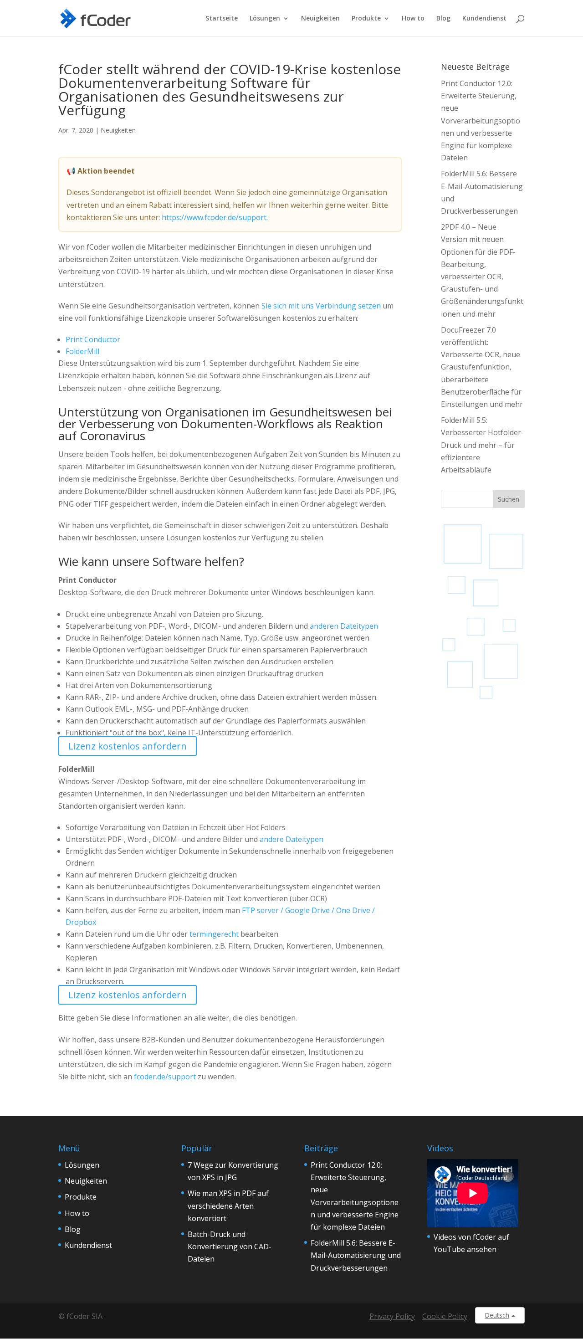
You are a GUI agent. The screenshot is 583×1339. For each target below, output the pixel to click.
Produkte (366, 18)
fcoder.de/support (165, 1077)
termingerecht (214, 934)
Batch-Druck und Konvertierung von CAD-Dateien (229, 1246)
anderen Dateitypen (344, 626)
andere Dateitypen (291, 839)
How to (413, 18)
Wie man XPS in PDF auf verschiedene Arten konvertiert (228, 1205)
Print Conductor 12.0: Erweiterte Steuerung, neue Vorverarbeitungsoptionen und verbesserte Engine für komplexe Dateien (480, 120)
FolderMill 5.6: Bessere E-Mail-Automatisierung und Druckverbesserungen (356, 1255)
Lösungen (265, 18)
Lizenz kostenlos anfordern (127, 746)
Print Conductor (93, 339)
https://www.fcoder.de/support (214, 217)
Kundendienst (484, 18)
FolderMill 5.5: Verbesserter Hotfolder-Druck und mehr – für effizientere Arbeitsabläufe (482, 445)
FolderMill (82, 351)
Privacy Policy (392, 1316)
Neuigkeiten (320, 18)
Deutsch (497, 1315)
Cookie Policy (444, 1316)
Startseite (221, 18)
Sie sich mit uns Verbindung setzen (321, 306)
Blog (443, 18)
